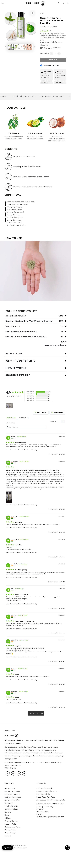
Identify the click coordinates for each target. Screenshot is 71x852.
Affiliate (8, 818)
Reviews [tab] (9, 418)
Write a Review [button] (58, 412)
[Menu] (2, 3)
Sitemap (8, 836)
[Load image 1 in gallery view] (11, 47)
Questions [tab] (22, 418)
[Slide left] (6, 47)
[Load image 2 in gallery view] (17, 47)
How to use (14, 353)
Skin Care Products (12, 794)
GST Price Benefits (12, 800)
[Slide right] (35, 47)
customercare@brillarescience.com (50, 817)
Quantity (44, 53)
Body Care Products (13, 797)
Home (42, 13)
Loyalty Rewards (11, 806)
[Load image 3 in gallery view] (23, 47)
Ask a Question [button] (41, 412)
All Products (10, 788)
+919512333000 (42, 812)
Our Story (8, 803)
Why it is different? (20, 360)
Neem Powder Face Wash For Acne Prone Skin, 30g (21, 450)
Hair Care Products (12, 791)
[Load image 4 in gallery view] (29, 47)
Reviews (8, 812)
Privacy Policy (10, 830)
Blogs (7, 815)
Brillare (12, 845)
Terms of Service (11, 821)
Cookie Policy (10, 833)
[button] (58, 3)
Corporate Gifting (11, 809)
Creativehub (23, 848)
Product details (17, 375)
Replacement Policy (13, 827)
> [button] (36, 713)
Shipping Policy (11, 824)
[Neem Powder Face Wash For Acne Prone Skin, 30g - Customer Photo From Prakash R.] (9, 405)
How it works (15, 368)
